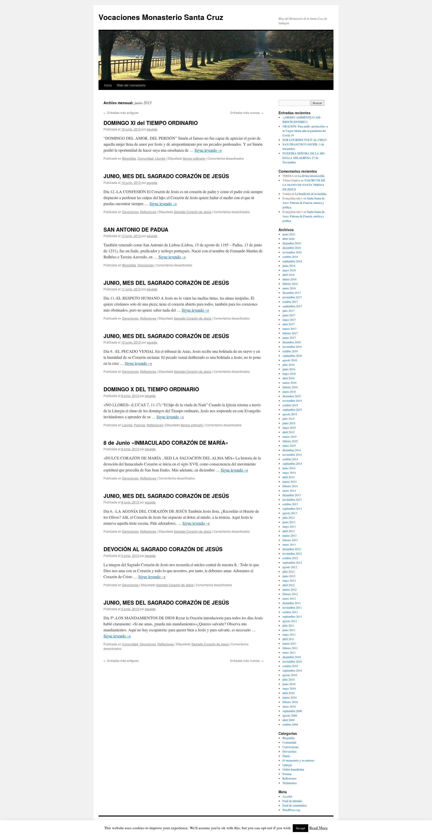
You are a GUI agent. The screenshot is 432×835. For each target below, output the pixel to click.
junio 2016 (288, 369)
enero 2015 (289, 445)
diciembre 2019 (291, 243)
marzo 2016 (289, 383)
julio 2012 (288, 571)
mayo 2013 (289, 526)
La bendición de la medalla (310, 194)
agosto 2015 (289, 414)
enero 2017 (289, 338)
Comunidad (146, 158)
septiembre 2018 (292, 261)
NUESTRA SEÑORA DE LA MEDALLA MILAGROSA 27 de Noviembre (303, 157)
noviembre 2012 (292, 553)
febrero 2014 (290, 486)
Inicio (108, 85)
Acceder (287, 796)
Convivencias (290, 747)
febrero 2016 (290, 387)
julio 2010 (288, 679)
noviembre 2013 (292, 499)
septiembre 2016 (292, 356)
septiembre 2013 (292, 508)
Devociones (130, 212)
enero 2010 (289, 706)
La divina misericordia (311, 176)
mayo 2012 (289, 580)
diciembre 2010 (291, 657)
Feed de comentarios (294, 805)
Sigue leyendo (208, 150)
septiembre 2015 (292, 410)
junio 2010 (288, 684)
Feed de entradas (292, 801)
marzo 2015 (289, 436)
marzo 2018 (289, 279)
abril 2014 (288, 477)
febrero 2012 (290, 594)
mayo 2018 (289, 270)
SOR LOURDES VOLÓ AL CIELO (304, 140)
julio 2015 (288, 418)
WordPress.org (291, 810)
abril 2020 (288, 239)
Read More (318, 828)
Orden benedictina (293, 769)
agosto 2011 (289, 621)
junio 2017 (288, 315)
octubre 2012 (290, 558)
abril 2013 (288, 531)
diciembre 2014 (291, 450)
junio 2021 (288, 234)
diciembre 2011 (291, 603)
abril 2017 (288, 324)
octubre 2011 (290, 612)
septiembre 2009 (292, 711)
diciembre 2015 (291, 396)
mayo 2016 (289, 374)
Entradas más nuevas (247, 112)
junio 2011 (288, 630)
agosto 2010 (289, 675)
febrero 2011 (290, 648)
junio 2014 (288, 468)
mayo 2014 (289, 472)
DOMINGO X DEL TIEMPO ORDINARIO (151, 389)
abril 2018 (288, 275)
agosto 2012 (289, 567)
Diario (286, 756)
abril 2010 (288, 693)
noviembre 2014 (292, 454)
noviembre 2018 (292, 252)
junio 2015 (288, 423)
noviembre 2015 (292, 401)
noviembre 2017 (292, 297)
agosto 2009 (289, 715)
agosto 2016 (289, 360)
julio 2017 (288, 311)
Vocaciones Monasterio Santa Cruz (160, 16)
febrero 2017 (290, 333)
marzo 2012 (289, 589)
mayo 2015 (289, 427)
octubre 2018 (290, 257)
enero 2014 (289, 490)
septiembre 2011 (292, 616)
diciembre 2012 (291, 549)
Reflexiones (148, 212)
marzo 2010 (289, 697)
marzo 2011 (289, 643)
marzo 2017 (289, 329)
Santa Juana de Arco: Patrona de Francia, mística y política (303, 202)
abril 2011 (288, 639)
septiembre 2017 (292, 306)
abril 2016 (288, 378)
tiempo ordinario (194, 158)
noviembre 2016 (292, 347)
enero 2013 (289, 544)
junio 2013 (288, 522)
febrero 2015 (290, 441)
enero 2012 (289, 598)
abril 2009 (288, 720)
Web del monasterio (131, 85)
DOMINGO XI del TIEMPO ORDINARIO (151, 122)
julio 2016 (288, 365)
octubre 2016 (290, 351)
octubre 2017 (290, 302)
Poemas (139, 425)
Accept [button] (300, 828)
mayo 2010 (289, 688)
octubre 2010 (290, 666)
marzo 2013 (289, 535)
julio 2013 (288, 517)
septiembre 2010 (292, 670)
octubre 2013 (290, 504)
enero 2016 (289, 392)
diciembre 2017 (291, 293)
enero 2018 (289, 288)
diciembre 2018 (291, 248)
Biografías (129, 158)
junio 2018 (288, 266)
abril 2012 (288, 585)
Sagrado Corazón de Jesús (192, 212)
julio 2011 (288, 625)
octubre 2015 (290, 405)
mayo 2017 (289, 320)
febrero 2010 (290, 702)
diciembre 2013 (291, 495)
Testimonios (289, 783)
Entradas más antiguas (121, 112)
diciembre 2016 (291, 342)
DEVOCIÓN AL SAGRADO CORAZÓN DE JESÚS (163, 549)
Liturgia (160, 158)
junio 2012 (288, 576)
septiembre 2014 (292, 463)
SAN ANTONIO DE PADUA (136, 229)
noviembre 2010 (292, 661)
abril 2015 (288, 432)
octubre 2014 (290, 459)
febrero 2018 (290, 284)
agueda (152, 129)
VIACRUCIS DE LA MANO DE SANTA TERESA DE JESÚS (303, 184)
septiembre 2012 (292, 562)
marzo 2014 (289, 481)
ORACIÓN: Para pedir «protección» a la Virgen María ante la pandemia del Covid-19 (305, 130)
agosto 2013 (289, 513)
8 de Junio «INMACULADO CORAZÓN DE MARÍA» (166, 442)
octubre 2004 (290, 724)
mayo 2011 (289, 634)
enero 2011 (289, 652)
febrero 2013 (290, 540)
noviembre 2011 (292, 607)
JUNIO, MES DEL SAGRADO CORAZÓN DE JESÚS (166, 176)
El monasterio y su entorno (298, 760)
